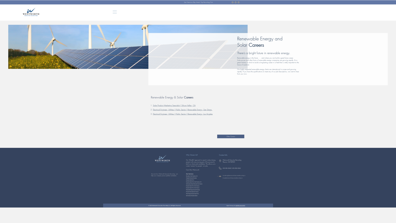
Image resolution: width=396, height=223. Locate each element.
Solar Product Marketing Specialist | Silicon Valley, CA (174, 105)
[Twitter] (236, 2)
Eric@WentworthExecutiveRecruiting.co (233, 178)
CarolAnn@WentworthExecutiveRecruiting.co (234, 175)
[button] (115, 12)
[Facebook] (233, 2)
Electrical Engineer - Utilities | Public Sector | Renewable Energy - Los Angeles (183, 114)
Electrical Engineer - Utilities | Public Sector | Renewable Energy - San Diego (182, 109)
